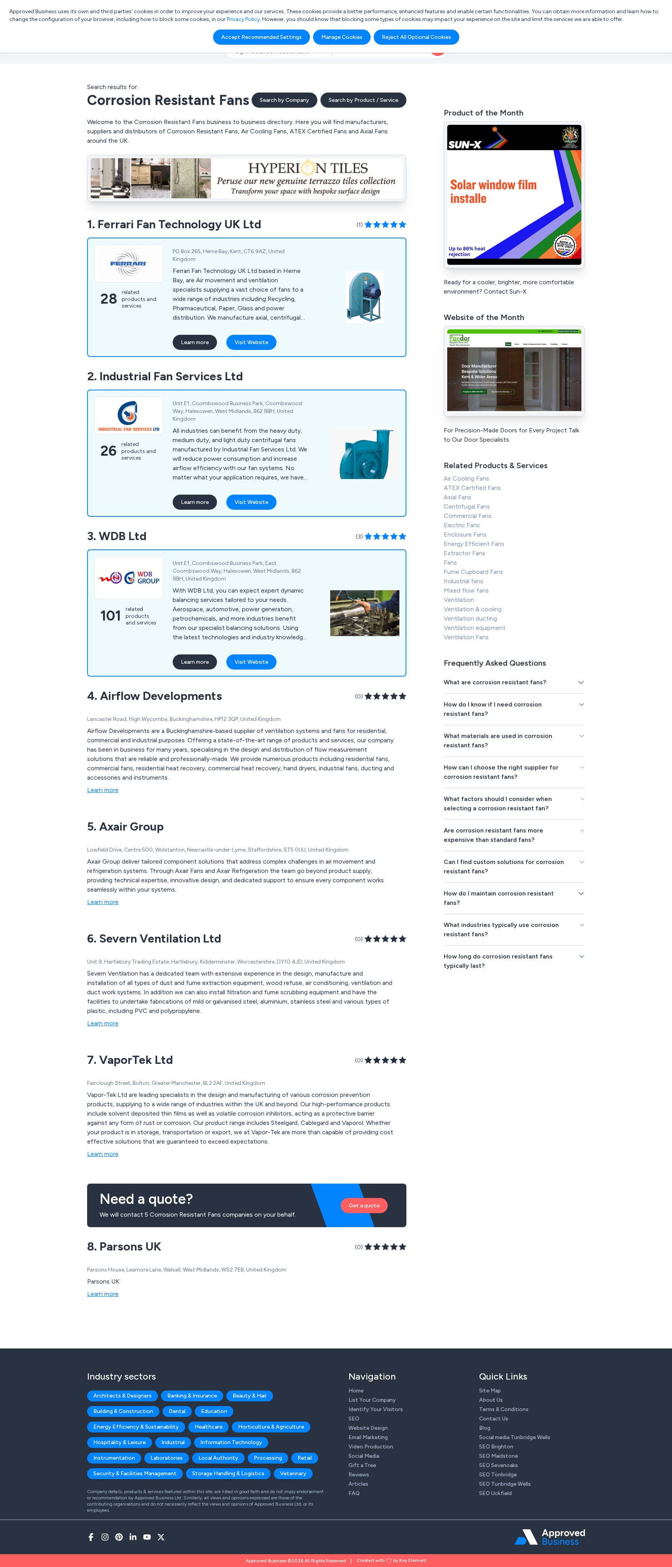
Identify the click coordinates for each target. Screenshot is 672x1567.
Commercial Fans (468, 515)
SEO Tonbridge (498, 1474)
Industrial (173, 1442)
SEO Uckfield (495, 1493)
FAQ (354, 1493)
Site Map (490, 1390)
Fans (450, 562)
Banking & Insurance (192, 1395)
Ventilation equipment (475, 627)
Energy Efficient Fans (474, 543)
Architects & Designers (122, 1395)
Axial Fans (457, 497)
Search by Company (284, 100)
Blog (484, 1428)
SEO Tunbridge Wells (505, 1484)
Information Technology (231, 1442)
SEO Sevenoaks (498, 1465)
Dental (177, 1411)
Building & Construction (123, 1411)
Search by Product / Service (363, 100)
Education (214, 1411)
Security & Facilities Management (135, 1473)
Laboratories (166, 1458)
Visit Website (251, 342)
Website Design (368, 1428)
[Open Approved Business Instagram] (105, 1537)
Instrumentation (114, 1458)
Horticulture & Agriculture (271, 1427)
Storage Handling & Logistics (228, 1473)
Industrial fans (463, 581)
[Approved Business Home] (549, 1537)
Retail (305, 1458)
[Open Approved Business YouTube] (147, 1537)
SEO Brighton (496, 1446)
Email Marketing (368, 1437)
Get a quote (364, 1205)
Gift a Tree (362, 1465)
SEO (353, 1418)
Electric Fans (462, 525)
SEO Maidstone (498, 1456)
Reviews (358, 1474)
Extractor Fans (464, 553)
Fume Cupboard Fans (473, 571)
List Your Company (372, 1400)
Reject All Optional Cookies (416, 37)
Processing (268, 1458)
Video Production (370, 1446)
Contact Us (493, 1418)
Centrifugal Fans (467, 506)
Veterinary (293, 1473)
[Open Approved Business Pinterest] (119, 1537)
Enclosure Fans (465, 534)
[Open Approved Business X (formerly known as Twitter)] (161, 1537)
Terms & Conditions (503, 1409)
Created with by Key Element (391, 1560)
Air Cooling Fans (466, 478)
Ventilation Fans (466, 637)
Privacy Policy (243, 19)
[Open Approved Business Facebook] (91, 1537)
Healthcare (208, 1427)
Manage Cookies (341, 37)
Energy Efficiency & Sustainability (136, 1427)
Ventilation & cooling (473, 609)
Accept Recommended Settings (261, 37)
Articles (358, 1484)
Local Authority (218, 1458)
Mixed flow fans (466, 590)
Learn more (195, 342)
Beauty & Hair (250, 1395)
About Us (491, 1400)
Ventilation (459, 599)
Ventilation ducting (470, 618)
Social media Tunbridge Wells (514, 1437)
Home (356, 1390)
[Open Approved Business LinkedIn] (133, 1537)
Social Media (363, 1456)
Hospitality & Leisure (119, 1442)
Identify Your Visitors (375, 1409)
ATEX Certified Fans (472, 487)
